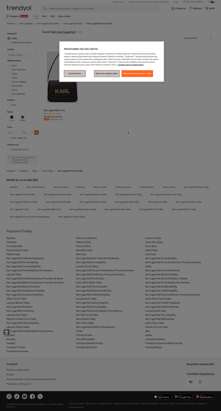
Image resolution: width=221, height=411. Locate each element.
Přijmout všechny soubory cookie (137, 73)
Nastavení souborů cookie (107, 73)
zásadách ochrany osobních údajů (130, 65)
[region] (111, 61)
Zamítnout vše (75, 73)
